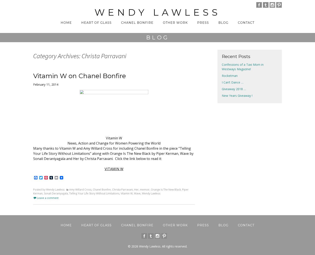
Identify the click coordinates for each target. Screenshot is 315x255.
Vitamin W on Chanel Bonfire (79, 76)
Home (66, 23)
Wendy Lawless (151, 193)
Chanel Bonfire (137, 23)
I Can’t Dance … (232, 82)
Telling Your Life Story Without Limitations (94, 193)
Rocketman (230, 76)
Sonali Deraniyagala (56, 193)
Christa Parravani (122, 189)
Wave (137, 193)
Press (203, 23)
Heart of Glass (96, 23)
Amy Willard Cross (80, 189)
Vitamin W (127, 193)
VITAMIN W (114, 169)
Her (136, 189)
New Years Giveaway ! (237, 96)
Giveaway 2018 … (234, 89)
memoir (145, 189)
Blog (223, 23)
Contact (246, 23)
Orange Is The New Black (166, 189)
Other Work (175, 23)
